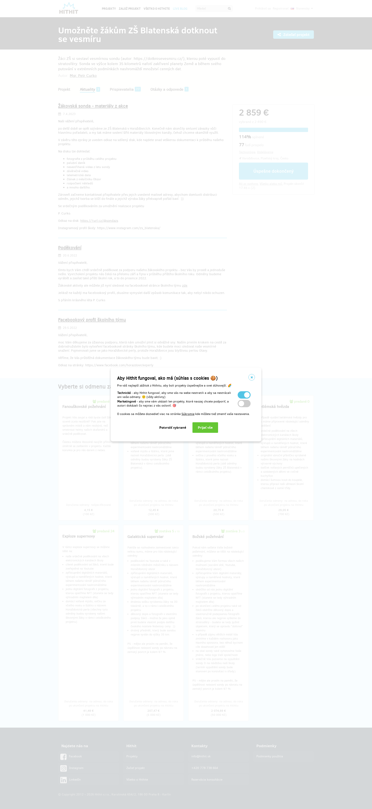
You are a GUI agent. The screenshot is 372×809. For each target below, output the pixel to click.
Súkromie (187, 414)
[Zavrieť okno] (251, 377)
